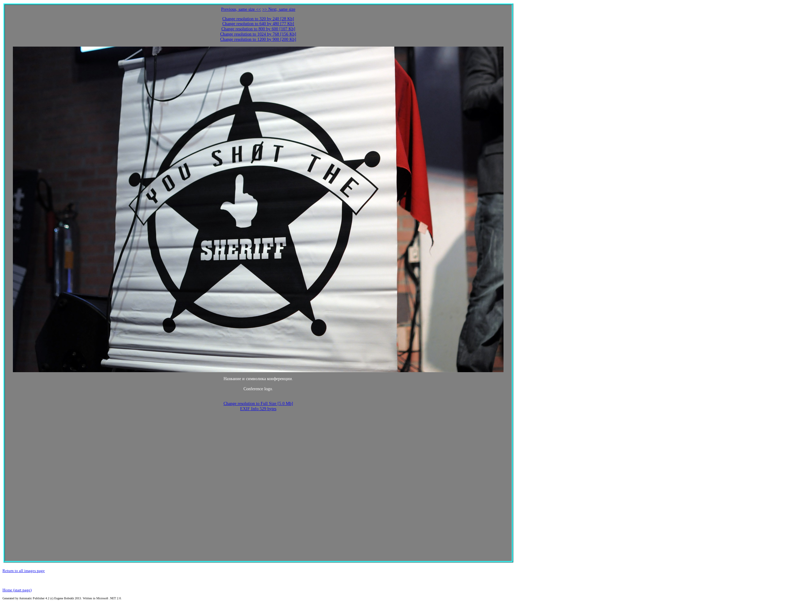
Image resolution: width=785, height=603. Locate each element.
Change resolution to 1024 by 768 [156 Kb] (258, 34)
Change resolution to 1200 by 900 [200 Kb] (258, 39)
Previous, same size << (241, 9)
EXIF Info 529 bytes (258, 408)
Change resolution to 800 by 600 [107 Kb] (258, 29)
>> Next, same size (278, 9)
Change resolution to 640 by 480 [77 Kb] (258, 23)
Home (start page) (17, 590)
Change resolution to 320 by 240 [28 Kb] (258, 19)
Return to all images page (23, 570)
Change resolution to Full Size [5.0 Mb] (258, 403)
